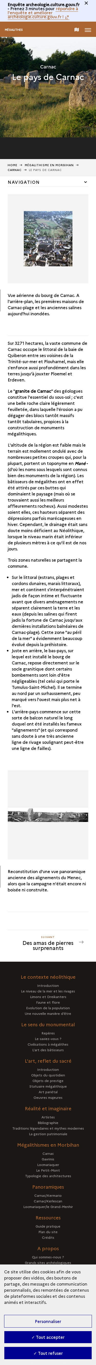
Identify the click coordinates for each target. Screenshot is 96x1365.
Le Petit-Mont (48, 1170)
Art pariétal (48, 1091)
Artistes (48, 1117)
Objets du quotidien (48, 1075)
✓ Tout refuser (48, 1353)
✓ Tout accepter (48, 1337)
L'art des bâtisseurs (48, 1049)
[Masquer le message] (86, 3)
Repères (48, 1033)
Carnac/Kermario (48, 1195)
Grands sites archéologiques (48, 1262)
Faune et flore (48, 1002)
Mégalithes (14, 30)
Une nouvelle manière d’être (48, 1013)
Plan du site (48, 1231)
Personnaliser (48, 1321)
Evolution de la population (48, 1007)
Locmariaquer (48, 1164)
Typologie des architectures (48, 1175)
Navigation (24, 182)
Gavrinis (48, 1159)
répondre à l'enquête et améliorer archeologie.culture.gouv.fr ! (43, 12)
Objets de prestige (48, 1080)
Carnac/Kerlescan (48, 1201)
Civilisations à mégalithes (48, 1044)
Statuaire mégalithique (48, 1086)
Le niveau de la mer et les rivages (48, 991)
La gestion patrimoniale (48, 1133)
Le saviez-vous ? (48, 1038)
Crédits (48, 1237)
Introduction (48, 985)
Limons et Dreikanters (48, 996)
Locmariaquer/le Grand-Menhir (48, 1206)
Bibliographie (48, 1122)
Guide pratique (48, 1226)
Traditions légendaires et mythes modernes (48, 1128)
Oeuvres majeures (48, 1097)
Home (12, 165)
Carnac (48, 1153)
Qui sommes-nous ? (48, 1257)
